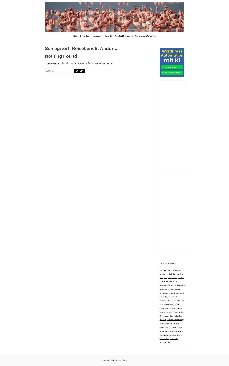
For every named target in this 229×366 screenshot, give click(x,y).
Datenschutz (84, 36)
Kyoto (161, 278)
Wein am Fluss (164, 339)
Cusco (162, 270)
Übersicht (108, 36)
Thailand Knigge (179, 320)
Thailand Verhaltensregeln (174, 331)
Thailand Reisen (165, 323)
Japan (179, 270)
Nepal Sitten (168, 297)
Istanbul (174, 270)
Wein (180, 335)
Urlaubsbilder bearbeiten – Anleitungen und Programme (135, 36)
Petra (182, 300)
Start (75, 36)
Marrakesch (181, 285)
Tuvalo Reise (164, 335)
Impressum (97, 36)
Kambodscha (170, 274)
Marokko (173, 285)
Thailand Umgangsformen (168, 327)
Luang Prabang (172, 278)
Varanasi (176, 335)
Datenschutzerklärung (119, 360)
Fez (165, 270)
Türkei (171, 335)
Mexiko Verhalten (170, 289)
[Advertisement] (172, 126)
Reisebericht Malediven (172, 312)
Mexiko (162, 289)
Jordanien (163, 274)
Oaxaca (173, 300)
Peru (178, 300)
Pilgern (162, 304)
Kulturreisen (179, 274)
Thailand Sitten (175, 323)
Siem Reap (170, 320)
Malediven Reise (172, 281)
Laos (165, 278)
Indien (169, 270)
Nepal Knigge (175, 293)
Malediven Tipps (165, 285)
